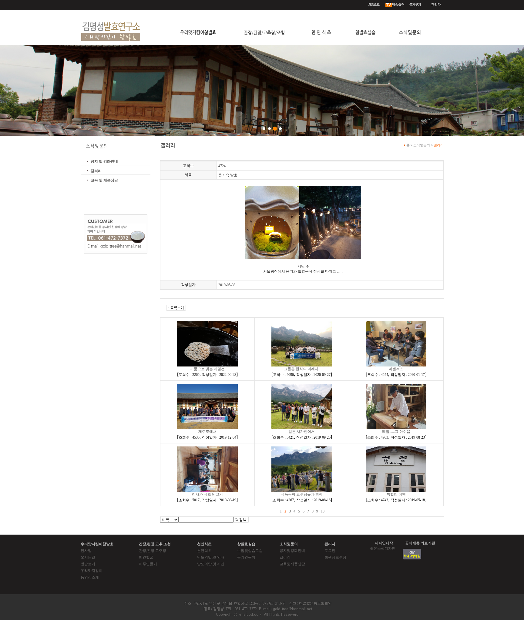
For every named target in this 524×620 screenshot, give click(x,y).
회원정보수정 (335, 557)
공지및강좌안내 (292, 551)
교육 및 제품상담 (104, 180)
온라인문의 (246, 557)
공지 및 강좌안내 (104, 161)
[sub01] (264, 129)
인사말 (86, 551)
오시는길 (88, 557)
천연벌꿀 (146, 557)
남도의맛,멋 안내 (210, 557)
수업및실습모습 (250, 551)
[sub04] (280, 129)
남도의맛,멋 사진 (210, 564)
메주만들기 (148, 564)
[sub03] (275, 129)
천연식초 (204, 551)
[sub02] (269, 129)
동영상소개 (90, 577)
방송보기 (88, 564)
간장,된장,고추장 (152, 551)
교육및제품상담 (292, 564)
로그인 (329, 551)
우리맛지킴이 (91, 571)
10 (322, 511)
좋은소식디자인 (382, 548)
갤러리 (96, 171)
